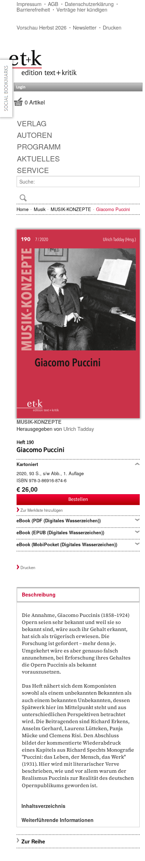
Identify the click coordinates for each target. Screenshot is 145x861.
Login (20, 87)
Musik (39, 209)
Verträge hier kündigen (81, 9)
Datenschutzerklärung (89, 3)
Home (23, 209)
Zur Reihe (33, 841)
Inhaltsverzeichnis (43, 805)
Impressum (29, 3)
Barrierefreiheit (33, 9)
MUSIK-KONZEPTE (71, 209)
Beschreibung (39, 594)
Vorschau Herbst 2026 (42, 27)
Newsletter (84, 27)
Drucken (112, 27)
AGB (53, 3)
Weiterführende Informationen (57, 819)
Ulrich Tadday (78, 428)
